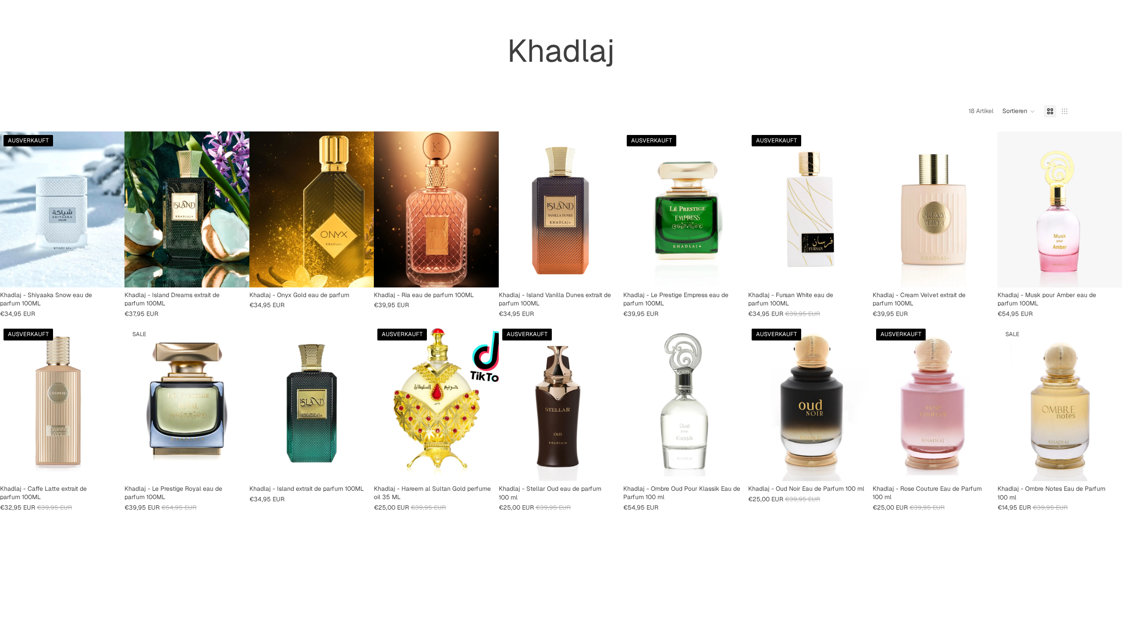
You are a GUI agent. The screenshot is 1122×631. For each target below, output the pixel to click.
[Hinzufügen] (236, 274)
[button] (1018, 111)
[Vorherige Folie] (13, 209)
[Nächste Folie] (111, 209)
